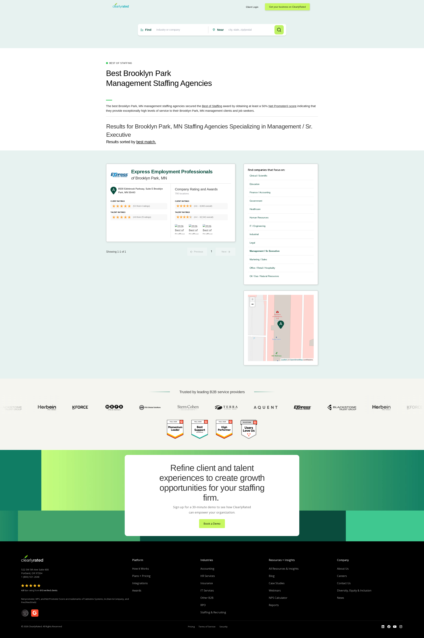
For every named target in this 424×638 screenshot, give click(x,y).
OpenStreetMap (296, 359)
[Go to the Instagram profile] (401, 627)
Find (148, 29)
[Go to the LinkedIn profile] (383, 627)
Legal (252, 242)
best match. (146, 142)
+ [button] (252, 299)
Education (255, 184)
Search (279, 29)
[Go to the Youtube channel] (395, 627)
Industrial (254, 234)
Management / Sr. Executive (265, 251)
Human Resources (259, 217)
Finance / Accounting (260, 192)
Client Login (252, 7)
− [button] (252, 304)
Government (256, 200)
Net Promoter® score (282, 106)
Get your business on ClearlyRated (287, 6)
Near (220, 29)
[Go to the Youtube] (389, 627)
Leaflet (284, 359)
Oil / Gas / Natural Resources (264, 276)
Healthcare (255, 209)
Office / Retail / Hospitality (262, 268)
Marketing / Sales (258, 259)
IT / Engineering (258, 226)
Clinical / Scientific (258, 175)
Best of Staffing (212, 106)
